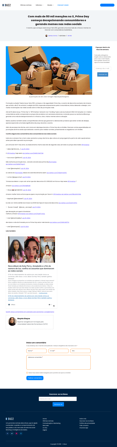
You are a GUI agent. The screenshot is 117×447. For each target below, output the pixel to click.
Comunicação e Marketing (51, 423)
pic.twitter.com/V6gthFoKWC (57, 173)
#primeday (53, 162)
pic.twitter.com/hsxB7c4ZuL (35, 214)
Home (45, 419)
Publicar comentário (35, 378)
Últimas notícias (48, 421)
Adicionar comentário (35, 357)
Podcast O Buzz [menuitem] (63, 5)
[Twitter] (12, 433)
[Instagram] (16, 433)
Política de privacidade (87, 423)
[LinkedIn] (21, 433)
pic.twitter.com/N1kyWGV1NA (71, 194)
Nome (30, 351)
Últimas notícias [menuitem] (26, 5)
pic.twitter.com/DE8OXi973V (59, 222)
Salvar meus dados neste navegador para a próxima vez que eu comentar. (50, 373)
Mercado (46, 425)
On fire (70, 35)
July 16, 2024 (25, 149)
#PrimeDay (85, 145)
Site (73, 351)
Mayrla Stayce (23, 318)
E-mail (52, 351)
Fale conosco (83, 425)
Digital (45, 430)
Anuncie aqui (83, 428)
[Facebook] (7, 433)
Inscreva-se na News (107, 5)
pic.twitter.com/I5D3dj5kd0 (21, 186)
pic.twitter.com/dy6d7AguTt (15, 164)
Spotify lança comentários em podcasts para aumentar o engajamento (30, 312)
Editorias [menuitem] (39, 5)
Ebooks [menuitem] (49, 5)
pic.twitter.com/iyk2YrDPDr (68, 203)
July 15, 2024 (36, 207)
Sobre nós (82, 419)
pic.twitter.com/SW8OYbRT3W (33, 153)
